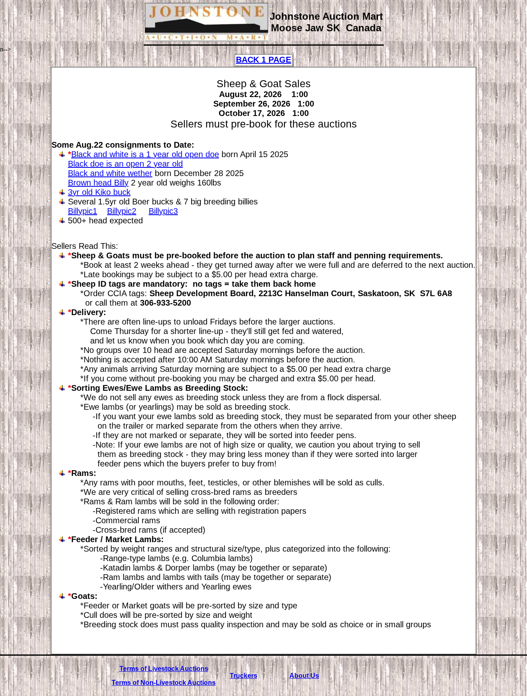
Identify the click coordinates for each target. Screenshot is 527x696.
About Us (304, 675)
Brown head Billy (98, 182)
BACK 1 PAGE (263, 59)
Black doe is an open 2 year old (125, 163)
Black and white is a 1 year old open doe (145, 154)
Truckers (243, 675)
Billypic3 (163, 211)
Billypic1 (82, 211)
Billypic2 (121, 211)
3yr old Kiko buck (99, 192)
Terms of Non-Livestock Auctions (164, 682)
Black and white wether (110, 173)
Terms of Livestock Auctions (163, 668)
